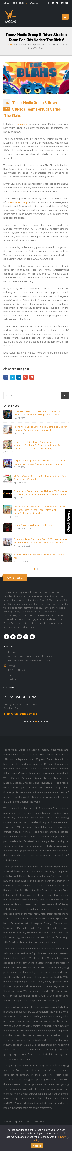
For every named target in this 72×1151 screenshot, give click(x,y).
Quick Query (68, 521)
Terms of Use (23, 1121)
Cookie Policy (37, 1121)
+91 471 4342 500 (18, 3)
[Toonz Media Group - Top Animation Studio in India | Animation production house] (10, 16)
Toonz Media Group (16, 202)
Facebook (5, 377)
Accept (37, 1145)
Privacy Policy (9, 1121)
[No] (67, 1138)
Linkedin (32, 636)
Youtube (19, 636)
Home (9, 44)
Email (31, 377)
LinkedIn (18, 377)
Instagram (25, 636)
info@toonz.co (33, 3)
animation (22, 124)
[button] (34, 569)
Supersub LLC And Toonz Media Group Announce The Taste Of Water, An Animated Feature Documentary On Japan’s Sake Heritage (39, 445)
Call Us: (6, 3)
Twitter (12, 377)
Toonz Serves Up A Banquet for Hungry (33, 525)
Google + (25, 377)
